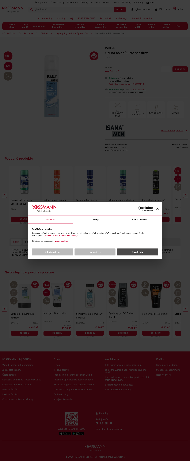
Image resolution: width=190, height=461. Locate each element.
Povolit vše (137, 252)
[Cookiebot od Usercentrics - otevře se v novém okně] (140, 208)
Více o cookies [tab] (139, 219)
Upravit (93, 252)
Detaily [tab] (95, 219)
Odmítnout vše (52, 252)
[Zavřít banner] (157, 209)
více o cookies (61, 241)
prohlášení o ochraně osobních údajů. (62, 236)
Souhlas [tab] (50, 219)
